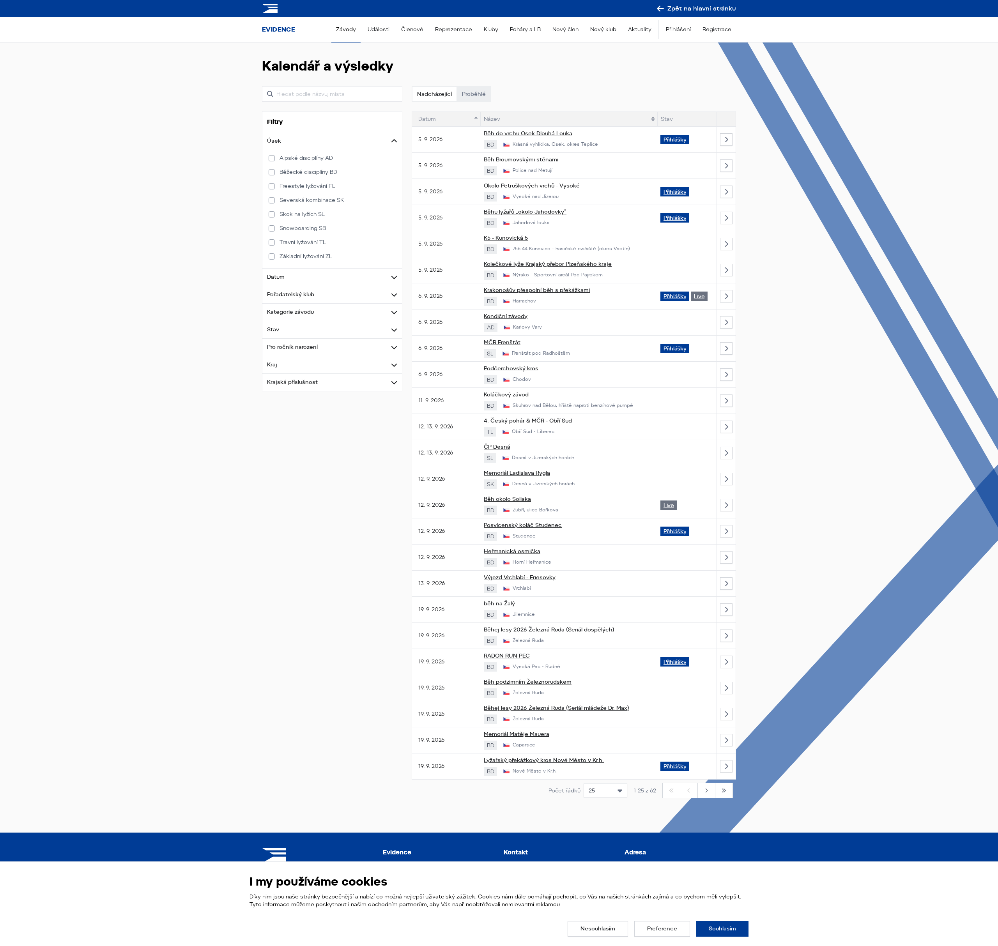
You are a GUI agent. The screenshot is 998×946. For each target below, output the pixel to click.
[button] (332, 141)
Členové (412, 29)
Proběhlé (474, 94)
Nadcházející (434, 94)
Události (378, 29)
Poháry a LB (525, 29)
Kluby (491, 29)
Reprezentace (453, 29)
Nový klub (603, 29)
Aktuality (639, 29)
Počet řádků (564, 790)
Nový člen (565, 29)
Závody (346, 29)
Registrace (716, 29)
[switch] (272, 158)
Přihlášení (678, 29)
